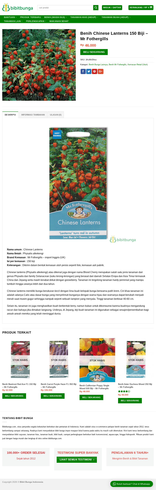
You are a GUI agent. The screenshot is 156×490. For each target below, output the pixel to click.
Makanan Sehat (59, 21)
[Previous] (2, 374)
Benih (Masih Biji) (54, 17)
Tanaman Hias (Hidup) (83, 17)
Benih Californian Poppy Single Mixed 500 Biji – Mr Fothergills (94, 387)
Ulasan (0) (55, 115)
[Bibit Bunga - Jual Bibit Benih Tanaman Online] (17, 7)
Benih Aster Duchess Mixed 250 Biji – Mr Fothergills (135, 385)
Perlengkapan (35, 21)
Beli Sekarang (94, 52)
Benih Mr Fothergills (117, 64)
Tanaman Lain (12, 21)
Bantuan (9, 17)
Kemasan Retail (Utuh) (138, 64)
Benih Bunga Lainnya (98, 64)
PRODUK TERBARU (30, 17)
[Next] (153, 374)
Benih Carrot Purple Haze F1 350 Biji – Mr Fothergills (58, 385)
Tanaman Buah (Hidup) (115, 17)
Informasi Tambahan (33, 115)
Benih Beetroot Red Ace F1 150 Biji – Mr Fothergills (19, 385)
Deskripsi (10, 115)
